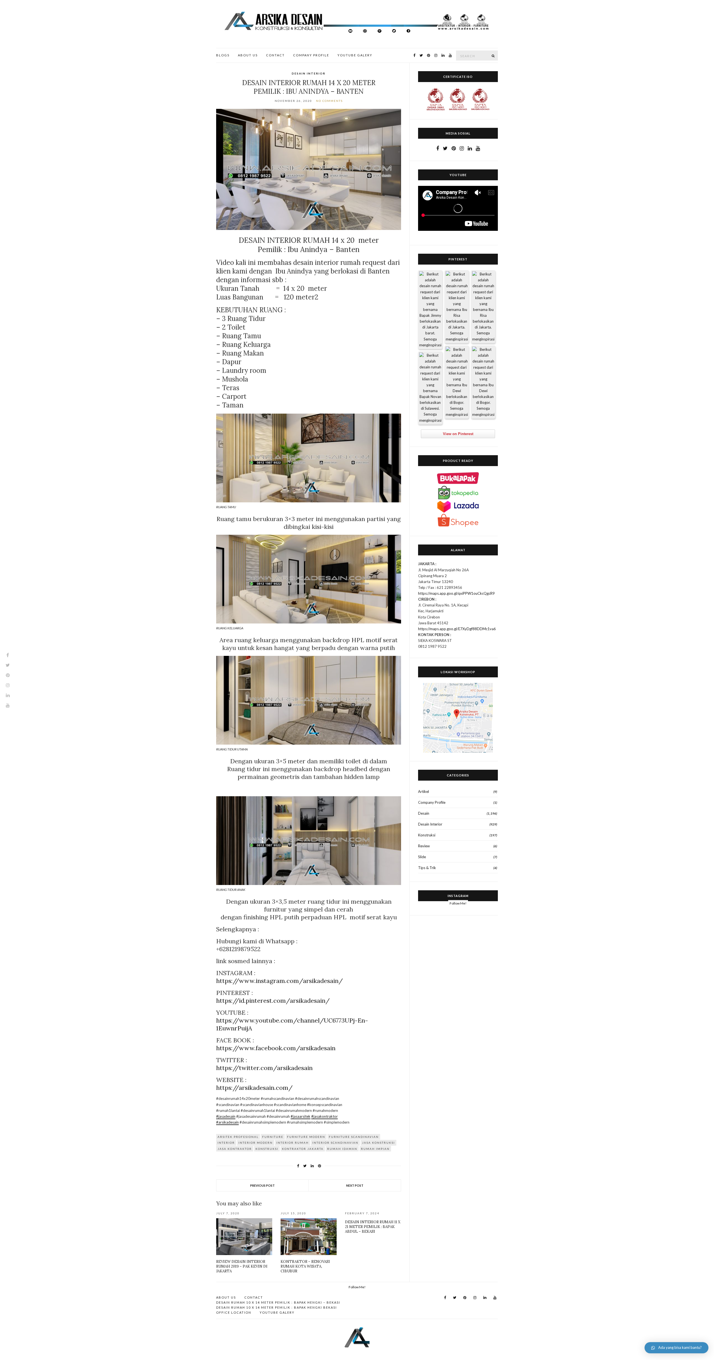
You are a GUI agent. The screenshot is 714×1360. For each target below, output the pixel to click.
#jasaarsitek (300, 1116)
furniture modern (306, 1136)
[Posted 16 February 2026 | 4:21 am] (483, 382)
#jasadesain (225, 1116)
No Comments (329, 100)
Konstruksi (426, 835)
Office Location (233, 1312)
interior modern (255, 1142)
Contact (275, 55)
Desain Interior (308, 73)
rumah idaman (342, 1148)
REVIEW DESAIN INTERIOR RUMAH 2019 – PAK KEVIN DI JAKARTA (241, 1266)
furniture (272, 1136)
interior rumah (292, 1142)
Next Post (354, 1185)
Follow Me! (458, 903)
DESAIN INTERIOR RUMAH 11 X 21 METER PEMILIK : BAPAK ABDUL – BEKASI (372, 1227)
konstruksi (266, 1148)
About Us (248, 55)
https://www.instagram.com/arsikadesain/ (279, 981)
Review (424, 846)
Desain (423, 813)
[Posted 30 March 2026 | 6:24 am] (483, 306)
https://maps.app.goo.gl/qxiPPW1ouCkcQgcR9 (456, 593)
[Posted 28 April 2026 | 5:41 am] (430, 309)
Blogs (223, 55)
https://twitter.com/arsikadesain (264, 1068)
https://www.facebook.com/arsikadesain (276, 1048)
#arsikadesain (227, 1122)
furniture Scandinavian (354, 1136)
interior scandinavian (335, 1142)
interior (226, 1142)
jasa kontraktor (235, 1148)
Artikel (423, 791)
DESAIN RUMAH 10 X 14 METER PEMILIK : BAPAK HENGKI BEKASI (276, 1307)
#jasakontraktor (324, 1116)
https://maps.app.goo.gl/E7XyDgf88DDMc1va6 (457, 629)
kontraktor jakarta (303, 1148)
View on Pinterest (458, 434)
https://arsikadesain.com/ (254, 1088)
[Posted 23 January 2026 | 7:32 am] (430, 387)
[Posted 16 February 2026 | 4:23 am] (457, 382)
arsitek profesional (238, 1136)
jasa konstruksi (378, 1142)
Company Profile (311, 55)
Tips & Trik (427, 867)
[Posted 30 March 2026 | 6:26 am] (457, 306)
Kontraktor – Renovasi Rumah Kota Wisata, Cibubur (305, 1266)
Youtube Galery (354, 55)
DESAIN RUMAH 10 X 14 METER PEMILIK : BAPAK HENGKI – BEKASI (278, 1302)
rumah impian (375, 1148)
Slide (422, 857)
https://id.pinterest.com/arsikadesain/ (273, 1000)
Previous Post (262, 1185)
